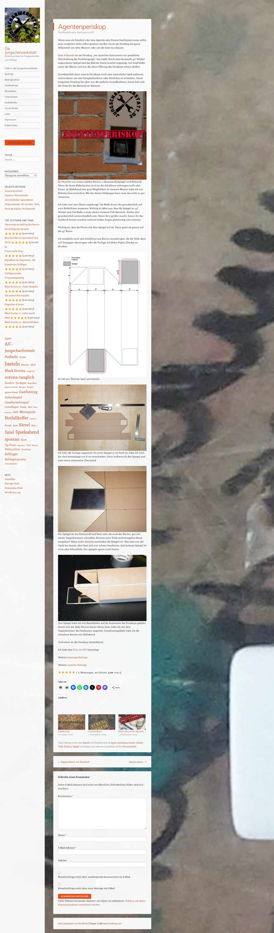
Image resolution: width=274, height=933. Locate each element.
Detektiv (139, 742)
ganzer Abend (11, 392)
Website (62, 860)
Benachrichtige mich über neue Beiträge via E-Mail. (86, 888)
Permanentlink (129, 746)
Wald (28, 445)
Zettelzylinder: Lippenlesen (19, 199)
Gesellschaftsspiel (17, 402)
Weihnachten (12, 449)
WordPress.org (13, 492)
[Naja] (63, 672)
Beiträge (9, 74)
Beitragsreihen (12, 79)
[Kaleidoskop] (71, 722)
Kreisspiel (8, 412)
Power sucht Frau (14, 251)
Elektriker (22, 387)
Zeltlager (11, 454)
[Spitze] (73, 672)
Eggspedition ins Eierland (73, 761)
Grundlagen (12, 406)
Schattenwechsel (13, 190)
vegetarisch (21, 445)
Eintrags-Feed (12, 483)
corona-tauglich (19, 377)
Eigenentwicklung (11, 387)
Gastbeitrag (28, 391)
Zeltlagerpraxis (15, 459)
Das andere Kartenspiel (17, 295)
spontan (12, 439)
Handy (23, 406)
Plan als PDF (80, 649)
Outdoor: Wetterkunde (16, 195)
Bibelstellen (10, 91)
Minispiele (28, 412)
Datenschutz (11, 125)
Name (62, 835)
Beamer (25, 364)
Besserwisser (138, 761)
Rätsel (24, 424)
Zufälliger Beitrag (20, 142)
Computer (30, 371)
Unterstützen (11, 96)
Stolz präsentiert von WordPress (73, 923)
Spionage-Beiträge (77, 657)
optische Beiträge (77, 664)
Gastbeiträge (11, 85)
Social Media (11, 108)
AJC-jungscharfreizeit (20, 347)
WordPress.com (114, 923)
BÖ (92, 32)
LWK (15, 412)
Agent (113, 742)
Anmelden (10, 479)
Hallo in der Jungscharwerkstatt (21, 68)
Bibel (33, 364)
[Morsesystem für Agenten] (132, 722)
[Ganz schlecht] (59, 672)
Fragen (30, 386)
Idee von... (33, 406)
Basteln (86, 742)
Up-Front (10, 445)
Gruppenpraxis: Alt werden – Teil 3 (22, 204)
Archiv (22, 357)
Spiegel (76, 746)
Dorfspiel (21, 383)
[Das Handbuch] (101, 722)
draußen (32, 383)
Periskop (68, 746)
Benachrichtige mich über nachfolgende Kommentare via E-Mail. (94, 876)
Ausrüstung (122, 742)
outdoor (33, 418)
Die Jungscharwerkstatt (20, 50)
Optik (60, 746)
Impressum (10, 119)
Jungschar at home (14, 304)
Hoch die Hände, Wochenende (20, 208)
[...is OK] (66, 672)
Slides (33, 425)
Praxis (8, 425)
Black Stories (15, 370)
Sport (24, 439)
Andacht (11, 356)
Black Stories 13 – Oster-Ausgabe (21, 286)
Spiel (9, 432)
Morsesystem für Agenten (131, 731)
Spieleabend (27, 432)
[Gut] (70, 672)
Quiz (15, 425)
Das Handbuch (95, 731)
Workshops (26, 449)
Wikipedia (69, 55)
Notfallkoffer (11, 102)
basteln (131, 742)
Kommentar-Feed (14, 487)
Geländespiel (13, 397)
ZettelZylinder (11, 463)
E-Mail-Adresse (67, 847)
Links (7, 113)
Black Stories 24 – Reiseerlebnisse (22, 322)
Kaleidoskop (64, 731)
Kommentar (65, 796)
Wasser (35, 445)
